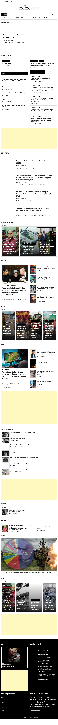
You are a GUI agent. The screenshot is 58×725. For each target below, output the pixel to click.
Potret (10, 596)
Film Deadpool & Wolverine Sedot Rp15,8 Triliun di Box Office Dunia (8, 330)
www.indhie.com (35, 710)
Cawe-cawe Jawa (42, 362)
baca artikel (5, 302)
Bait (3, 61)
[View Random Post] (52, 14)
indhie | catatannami (6, 705)
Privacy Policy (4, 710)
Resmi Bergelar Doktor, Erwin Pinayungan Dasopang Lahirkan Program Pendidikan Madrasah (46, 268)
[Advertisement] (29, 138)
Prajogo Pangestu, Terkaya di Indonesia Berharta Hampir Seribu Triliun (42, 64)
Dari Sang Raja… (7, 63)
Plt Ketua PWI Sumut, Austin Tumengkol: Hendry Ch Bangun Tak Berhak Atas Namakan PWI (42, 100)
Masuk (2, 713)
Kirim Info (3, 708)
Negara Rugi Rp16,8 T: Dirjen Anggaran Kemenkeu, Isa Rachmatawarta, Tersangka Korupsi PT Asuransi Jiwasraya (10, 247)
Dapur (2, 697)
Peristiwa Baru (37, 73)
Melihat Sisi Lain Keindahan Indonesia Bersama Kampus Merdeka (45, 383)
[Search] (55, 14)
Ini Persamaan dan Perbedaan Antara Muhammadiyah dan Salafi (45, 372)
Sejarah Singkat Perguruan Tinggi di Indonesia (22, 603)
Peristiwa (8, 61)
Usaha (2, 700)
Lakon (10, 322)
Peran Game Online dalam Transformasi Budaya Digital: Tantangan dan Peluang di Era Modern (14, 375)
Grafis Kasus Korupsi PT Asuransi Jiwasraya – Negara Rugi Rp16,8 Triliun (7, 603)
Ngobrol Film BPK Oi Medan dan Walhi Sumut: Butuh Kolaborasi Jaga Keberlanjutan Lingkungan (49, 329)
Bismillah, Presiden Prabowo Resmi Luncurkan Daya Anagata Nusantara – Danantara (41, 120)
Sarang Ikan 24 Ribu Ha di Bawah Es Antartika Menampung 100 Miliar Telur (49, 603)
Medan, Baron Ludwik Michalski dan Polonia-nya (13, 106)
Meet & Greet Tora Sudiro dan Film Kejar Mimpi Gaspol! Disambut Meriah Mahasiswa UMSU (36, 329)
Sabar (3, 99)
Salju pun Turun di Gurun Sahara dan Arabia (36, 604)
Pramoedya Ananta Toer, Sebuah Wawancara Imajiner (17, 511)
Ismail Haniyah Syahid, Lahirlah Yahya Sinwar (43, 278)
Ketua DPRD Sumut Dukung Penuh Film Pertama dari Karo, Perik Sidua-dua (22, 331)
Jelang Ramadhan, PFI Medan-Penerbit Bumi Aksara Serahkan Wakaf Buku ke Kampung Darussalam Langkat (42, 89)
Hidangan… (5, 87)
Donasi (2, 702)
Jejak (10, 238)
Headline (32, 61)
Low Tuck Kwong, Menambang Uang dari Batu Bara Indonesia (45, 287)
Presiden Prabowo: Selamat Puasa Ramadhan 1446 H (40, 78)
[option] (29, 39)
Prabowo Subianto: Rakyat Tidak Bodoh (14, 93)
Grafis (5, 594)
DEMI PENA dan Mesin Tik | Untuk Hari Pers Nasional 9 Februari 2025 (14, 80)
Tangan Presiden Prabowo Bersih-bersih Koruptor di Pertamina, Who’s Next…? (42, 109)
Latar (14, 238)
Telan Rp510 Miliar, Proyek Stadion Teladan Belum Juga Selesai (28, 248)
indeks (3, 156)
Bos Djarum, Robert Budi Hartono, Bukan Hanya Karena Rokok (45, 297)
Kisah (36, 61)
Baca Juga (50, 73)
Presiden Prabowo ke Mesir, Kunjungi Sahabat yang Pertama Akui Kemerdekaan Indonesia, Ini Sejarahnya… (47, 247)
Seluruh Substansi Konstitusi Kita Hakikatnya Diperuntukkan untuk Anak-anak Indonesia (46, 352)
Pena (3, 369)
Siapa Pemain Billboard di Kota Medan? (44, 527)
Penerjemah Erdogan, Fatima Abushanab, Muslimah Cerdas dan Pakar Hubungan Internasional (14, 291)
